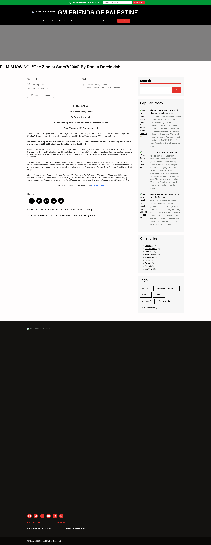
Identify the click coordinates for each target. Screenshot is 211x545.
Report (148, 266)
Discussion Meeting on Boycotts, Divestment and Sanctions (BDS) (59, 209)
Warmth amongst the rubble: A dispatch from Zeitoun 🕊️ (164, 111)
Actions (148, 246)
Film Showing (151, 254)
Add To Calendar (42, 95)
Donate (124, 21)
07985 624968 (97, 185)
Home (31, 21)
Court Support (151, 249)
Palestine (164, 301)
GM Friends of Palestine (98, 12)
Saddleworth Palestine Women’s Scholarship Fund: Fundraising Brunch (62, 215)
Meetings (149, 257)
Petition (148, 263)
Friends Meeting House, (97, 84)
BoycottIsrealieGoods (166, 288)
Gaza (159, 295)
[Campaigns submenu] (98, 20)
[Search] (176, 90)
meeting (147, 301)
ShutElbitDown (150, 308)
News (147, 260)
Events (148, 251)
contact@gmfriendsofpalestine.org (70, 528)
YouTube (149, 269)
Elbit (145, 295)
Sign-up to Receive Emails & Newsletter (84, 2)
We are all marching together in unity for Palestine (164, 195)
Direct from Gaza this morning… (164, 152)
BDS (145, 288)
